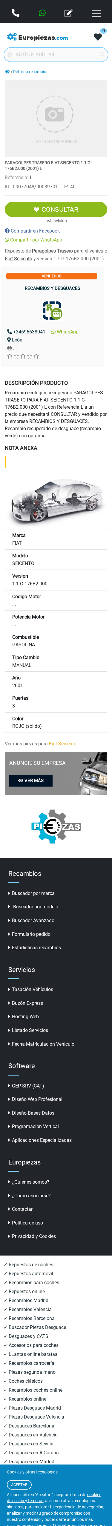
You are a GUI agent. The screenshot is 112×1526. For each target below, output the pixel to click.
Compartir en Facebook (35, 231)
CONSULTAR (60, 209)
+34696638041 (29, 332)
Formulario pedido (31, 934)
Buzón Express (27, 1003)
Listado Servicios (30, 1030)
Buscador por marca (33, 893)
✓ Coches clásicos (23, 1381)
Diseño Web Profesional (37, 1099)
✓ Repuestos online (24, 1291)
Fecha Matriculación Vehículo (43, 1044)
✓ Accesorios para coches (31, 1345)
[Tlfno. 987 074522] (16, 13)
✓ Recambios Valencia (28, 1309)
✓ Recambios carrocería (29, 1363)
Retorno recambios (30, 71)
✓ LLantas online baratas (30, 1354)
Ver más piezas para (40, 744)
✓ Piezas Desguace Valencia (34, 1417)
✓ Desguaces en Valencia (31, 1435)
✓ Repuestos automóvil (28, 1273)
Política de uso (27, 1223)
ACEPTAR (19, 1484)
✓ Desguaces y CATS (26, 1336)
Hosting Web (25, 1016)
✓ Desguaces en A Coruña (31, 1453)
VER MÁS (34, 780)
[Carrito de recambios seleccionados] (98, 37)
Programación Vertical (35, 1126)
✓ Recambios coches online (33, 1390)
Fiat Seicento (18, 258)
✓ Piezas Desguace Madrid (32, 1408)
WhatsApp (68, 332)
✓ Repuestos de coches (28, 1264)
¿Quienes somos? (30, 1182)
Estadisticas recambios (36, 947)
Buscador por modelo (35, 907)
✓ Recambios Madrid (26, 1300)
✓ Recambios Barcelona (29, 1318)
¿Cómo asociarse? (31, 1196)
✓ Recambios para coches (31, 1282)
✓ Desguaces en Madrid (29, 1462)
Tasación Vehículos (32, 989)
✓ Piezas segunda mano (30, 1372)
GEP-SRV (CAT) (28, 1086)
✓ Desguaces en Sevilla (28, 1444)
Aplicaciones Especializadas (42, 1140)
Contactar (22, 1209)
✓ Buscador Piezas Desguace (35, 1327)
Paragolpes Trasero (52, 251)
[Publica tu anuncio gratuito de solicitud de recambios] (69, 13)
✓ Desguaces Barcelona (29, 1426)
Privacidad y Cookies (34, 1236)
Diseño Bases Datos (33, 1113)
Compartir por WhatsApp (36, 240)
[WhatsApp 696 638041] (43, 13)
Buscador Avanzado (33, 920)
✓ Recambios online (25, 1399)
